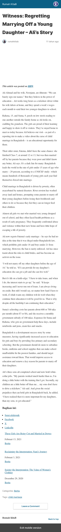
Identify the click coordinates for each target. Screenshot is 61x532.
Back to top (53, 519)
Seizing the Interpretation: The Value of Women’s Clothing (28, 471)
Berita (7, 443)
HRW (30, 86)
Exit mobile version (30, 527)
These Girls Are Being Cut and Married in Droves (28, 433)
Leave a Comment (31, 506)
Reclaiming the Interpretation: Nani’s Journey (26, 451)
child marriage (15, 497)
